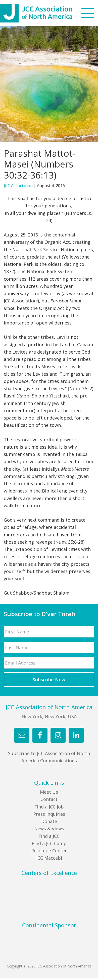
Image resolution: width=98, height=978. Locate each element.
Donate (49, 821)
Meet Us (49, 792)
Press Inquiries (49, 814)
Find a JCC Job (49, 807)
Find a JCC (49, 836)
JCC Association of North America (45, 13)
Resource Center (49, 851)
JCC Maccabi (49, 858)
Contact (49, 799)
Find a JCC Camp (49, 843)
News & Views (49, 829)
